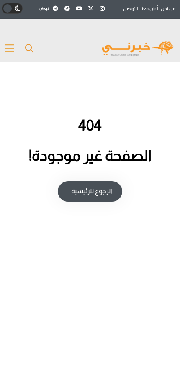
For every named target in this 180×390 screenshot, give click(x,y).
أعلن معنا (149, 8)
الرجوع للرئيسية (91, 191)
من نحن (168, 8)
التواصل (130, 8)
